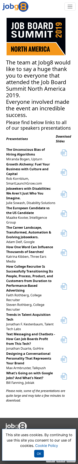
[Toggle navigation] (70, 7)
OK (39, 454)
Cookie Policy (46, 446)
